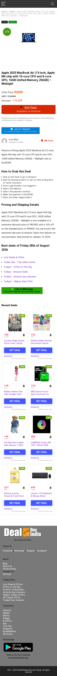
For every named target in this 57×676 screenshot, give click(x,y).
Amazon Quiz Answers (14, 592)
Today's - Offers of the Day (18, 267)
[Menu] (3, 4)
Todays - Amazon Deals (16, 271)
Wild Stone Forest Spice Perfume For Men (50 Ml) (40, 394)
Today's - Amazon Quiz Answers (20, 276)
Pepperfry (7, 628)
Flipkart (6, 613)
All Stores (7, 634)
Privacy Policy (9, 569)
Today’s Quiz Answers (13, 600)
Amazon (12, 22)
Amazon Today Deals (13, 589)
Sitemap (7, 574)
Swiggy (6, 618)
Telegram (30, 550)
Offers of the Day (11, 587)
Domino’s (7, 620)
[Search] (52, 4)
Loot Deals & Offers (13, 584)
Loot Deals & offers (14, 257)
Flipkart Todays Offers (14, 595)
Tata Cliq (7, 626)
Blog (5, 563)
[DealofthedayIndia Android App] (18, 644)
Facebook (8, 550)
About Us (7, 566)
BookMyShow (9, 631)
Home (4, 11)
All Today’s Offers (11, 597)
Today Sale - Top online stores (19, 262)
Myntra (6, 615)
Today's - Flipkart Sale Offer (18, 281)
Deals (12, 11)
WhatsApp (19, 550)
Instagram (41, 550)
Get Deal (14, 350)
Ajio (5, 623)
